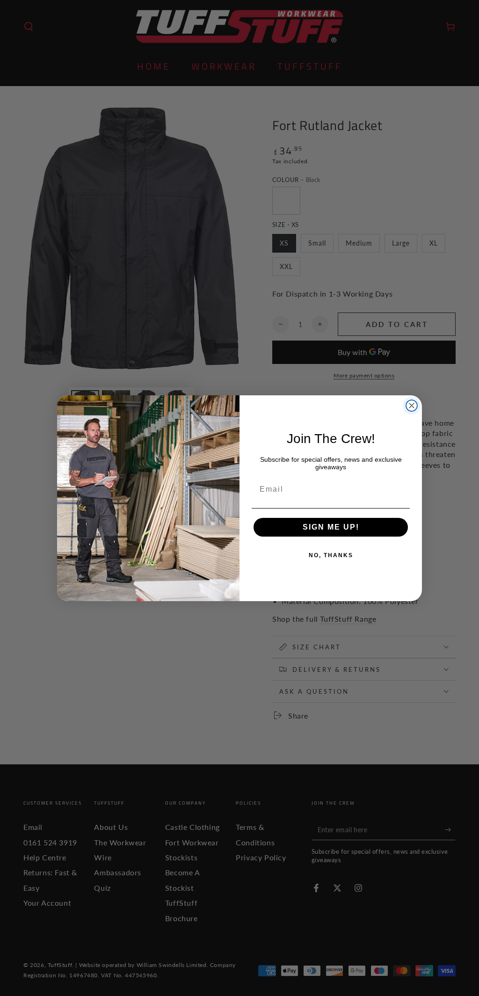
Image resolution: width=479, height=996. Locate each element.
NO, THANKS (331, 555)
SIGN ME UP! (331, 527)
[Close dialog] (411, 405)
